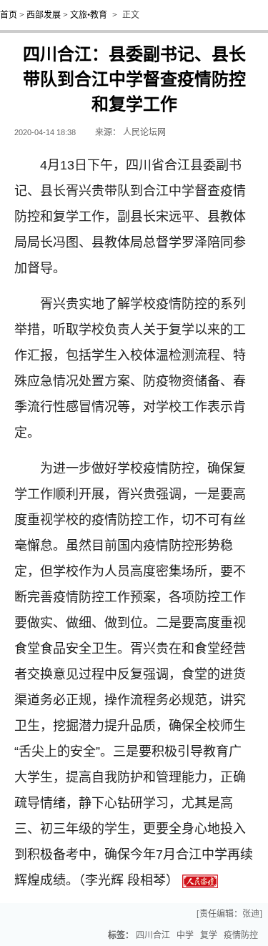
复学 (208, 935)
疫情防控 (241, 935)
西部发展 (43, 15)
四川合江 (153, 935)
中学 (185, 935)
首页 (8, 15)
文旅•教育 (88, 15)
